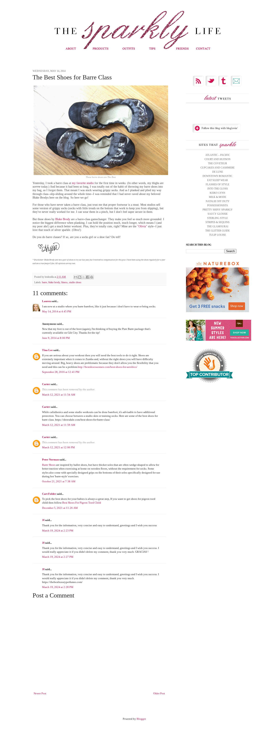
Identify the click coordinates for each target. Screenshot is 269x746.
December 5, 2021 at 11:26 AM (60, 507)
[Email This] (76, 277)
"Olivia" (142, 226)
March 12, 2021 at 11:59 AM (58, 424)
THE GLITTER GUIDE (217, 230)
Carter (46, 384)
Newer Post (40, 693)
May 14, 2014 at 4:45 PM (56, 311)
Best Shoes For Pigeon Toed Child (81, 502)
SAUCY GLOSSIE (218, 213)
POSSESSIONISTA (217, 205)
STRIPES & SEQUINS (217, 222)
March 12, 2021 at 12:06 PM (58, 447)
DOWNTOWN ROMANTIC (217, 176)
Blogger (141, 718)
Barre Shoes (48, 464)
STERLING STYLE (217, 218)
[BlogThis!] (80, 277)
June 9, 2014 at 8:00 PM (56, 337)
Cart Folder (49, 493)
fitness (64, 282)
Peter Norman (50, 459)
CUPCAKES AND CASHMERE (217, 167)
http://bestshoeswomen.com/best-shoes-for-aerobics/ (107, 366)
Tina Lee (47, 350)
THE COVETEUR (217, 163)
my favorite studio (83, 183)
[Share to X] (84, 277)
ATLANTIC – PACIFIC (217, 155)
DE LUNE (217, 171)
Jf (43, 520)
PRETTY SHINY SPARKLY (218, 209)
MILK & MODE (217, 197)
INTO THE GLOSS (217, 188)
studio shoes (75, 282)
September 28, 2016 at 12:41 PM (60, 372)
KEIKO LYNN (217, 192)
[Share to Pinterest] (92, 277)
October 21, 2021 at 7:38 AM (58, 481)
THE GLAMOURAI (217, 226)
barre (44, 282)
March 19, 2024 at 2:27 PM (57, 556)
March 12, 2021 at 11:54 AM (58, 394)
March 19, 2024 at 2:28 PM (57, 587)
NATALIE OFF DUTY (217, 201)
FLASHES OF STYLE (217, 184)
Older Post (159, 693)
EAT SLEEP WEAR (217, 180)
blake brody (54, 282)
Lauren (46, 301)
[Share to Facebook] (88, 277)
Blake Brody (62, 219)
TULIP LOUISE (217, 234)
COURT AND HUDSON (217, 159)
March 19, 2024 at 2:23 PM (57, 530)
